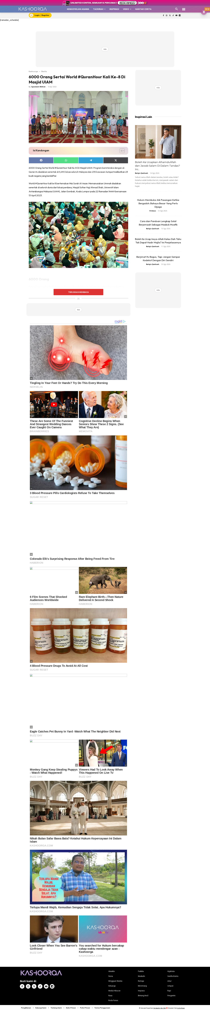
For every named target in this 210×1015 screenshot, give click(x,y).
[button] (176, 9)
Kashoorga (33, 71)
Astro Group (181, 1008)
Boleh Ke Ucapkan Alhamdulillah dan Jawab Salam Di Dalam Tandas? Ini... (157, 166)
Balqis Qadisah (141, 173)
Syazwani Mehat (38, 87)
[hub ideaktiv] (183, 8)
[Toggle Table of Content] (120, 150)
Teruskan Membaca (78, 292)
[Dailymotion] (179, 15)
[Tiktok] (173, 15)
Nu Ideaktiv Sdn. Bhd (160, 1008)
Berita (44, 71)
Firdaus (152, 211)
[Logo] (32, 9)
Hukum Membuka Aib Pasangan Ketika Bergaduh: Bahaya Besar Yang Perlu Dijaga (158, 203)
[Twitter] (170, 15)
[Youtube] (176, 15)
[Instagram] (166, 15)
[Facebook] (163, 15)
